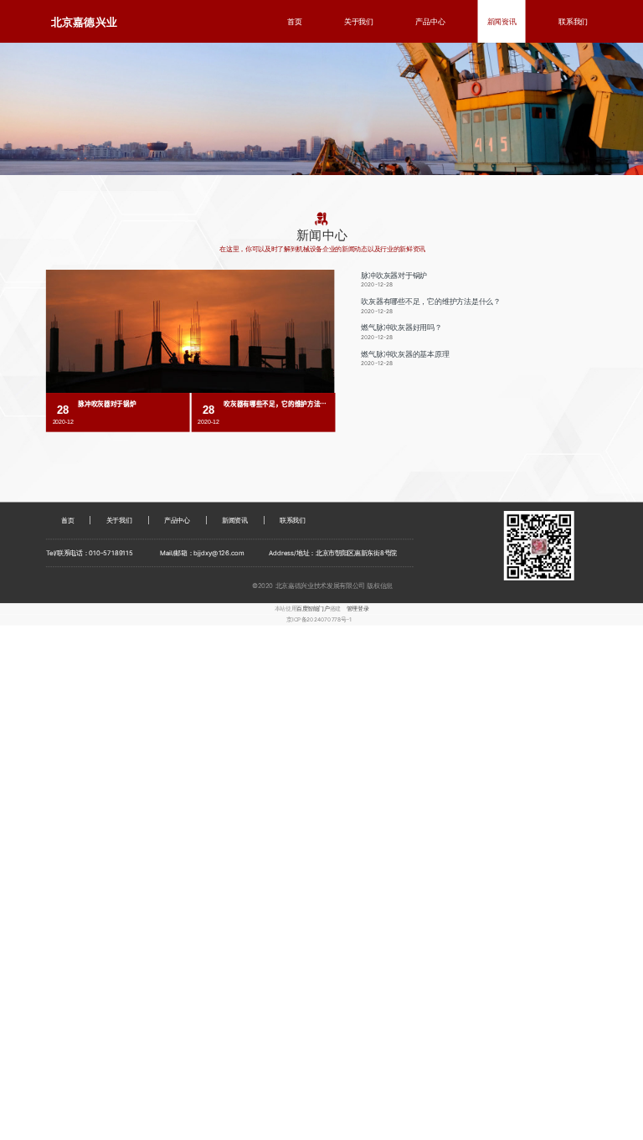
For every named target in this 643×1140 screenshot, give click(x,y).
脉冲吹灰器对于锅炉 (394, 275)
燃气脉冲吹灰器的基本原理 (405, 354)
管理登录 (357, 608)
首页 (294, 21)
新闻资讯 (502, 21)
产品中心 (430, 21)
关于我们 (358, 21)
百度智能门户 (312, 608)
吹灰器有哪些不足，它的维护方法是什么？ (431, 301)
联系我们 (573, 21)
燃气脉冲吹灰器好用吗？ (401, 328)
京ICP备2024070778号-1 (319, 619)
